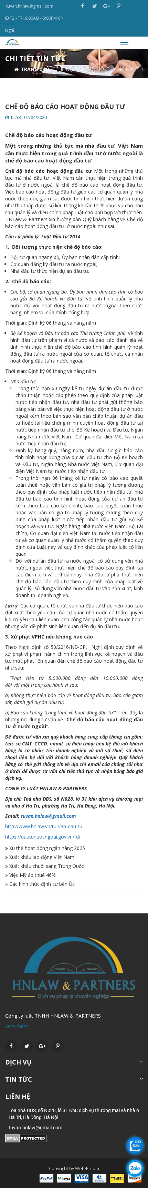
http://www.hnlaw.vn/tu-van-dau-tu (43, 826)
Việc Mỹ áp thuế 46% (32, 875)
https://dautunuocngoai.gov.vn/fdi (42, 836)
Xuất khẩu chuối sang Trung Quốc (46, 866)
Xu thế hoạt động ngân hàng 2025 (46, 848)
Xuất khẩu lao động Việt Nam (41, 857)
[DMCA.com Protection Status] (26, 1137)
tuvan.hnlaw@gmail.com (48, 816)
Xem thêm (16, 1026)
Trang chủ (35, 69)
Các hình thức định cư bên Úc (41, 884)
